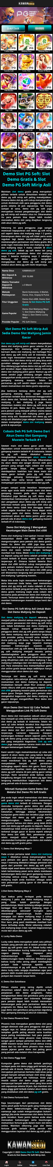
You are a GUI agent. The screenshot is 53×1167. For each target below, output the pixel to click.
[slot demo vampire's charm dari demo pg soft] (44, 160)
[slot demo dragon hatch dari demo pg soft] (9, 140)
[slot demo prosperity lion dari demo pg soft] (26, 160)
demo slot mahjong (33, 422)
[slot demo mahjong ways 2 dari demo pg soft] (44, 42)
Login (6, 1165)
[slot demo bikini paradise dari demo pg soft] (44, 120)
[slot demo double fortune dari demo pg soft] (44, 101)
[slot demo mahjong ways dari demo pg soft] (26, 42)
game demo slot (10, 803)
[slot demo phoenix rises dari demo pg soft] (44, 81)
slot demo (18, 191)
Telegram (33, 1165)
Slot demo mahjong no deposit (19, 617)
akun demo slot (42, 457)
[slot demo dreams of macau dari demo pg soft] (44, 62)
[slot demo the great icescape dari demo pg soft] (26, 120)
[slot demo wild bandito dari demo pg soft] (9, 81)
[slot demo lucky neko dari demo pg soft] (26, 62)
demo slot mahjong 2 (40, 552)
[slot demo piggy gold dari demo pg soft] (9, 101)
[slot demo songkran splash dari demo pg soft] (9, 120)
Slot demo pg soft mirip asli (15, 343)
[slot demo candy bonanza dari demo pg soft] (26, 81)
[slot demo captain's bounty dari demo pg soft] (9, 160)
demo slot (27, 518)
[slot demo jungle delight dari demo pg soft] (26, 101)
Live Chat (46, 1165)
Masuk (39, 28)
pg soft (38, 1091)
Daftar (13, 28)
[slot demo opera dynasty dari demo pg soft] (26, 140)
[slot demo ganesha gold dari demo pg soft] (9, 62)
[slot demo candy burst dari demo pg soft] (44, 140)
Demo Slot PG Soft (29, 1152)
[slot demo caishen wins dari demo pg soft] (9, 42)
